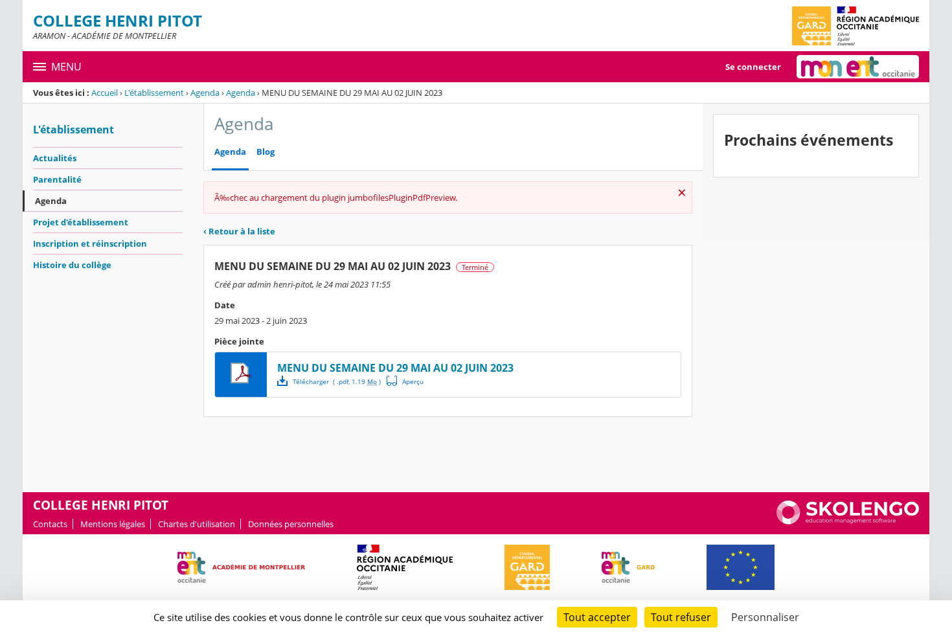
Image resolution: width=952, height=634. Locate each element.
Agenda (205, 92)
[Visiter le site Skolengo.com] (847, 521)
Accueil (104, 92)
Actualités (54, 158)
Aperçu (405, 381)
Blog (265, 151)
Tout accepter (597, 617)
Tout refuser (681, 617)
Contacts (50, 524)
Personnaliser (765, 617)
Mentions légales (112, 524)
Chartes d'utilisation (196, 524)
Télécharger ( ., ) (337, 381)
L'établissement (154, 92)
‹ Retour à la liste (239, 231)
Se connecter (753, 67)
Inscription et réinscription (90, 243)
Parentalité (57, 179)
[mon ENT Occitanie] (858, 66)
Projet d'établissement (80, 222)
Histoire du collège (72, 265)
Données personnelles (291, 524)
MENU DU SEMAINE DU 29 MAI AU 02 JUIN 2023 (395, 368)
